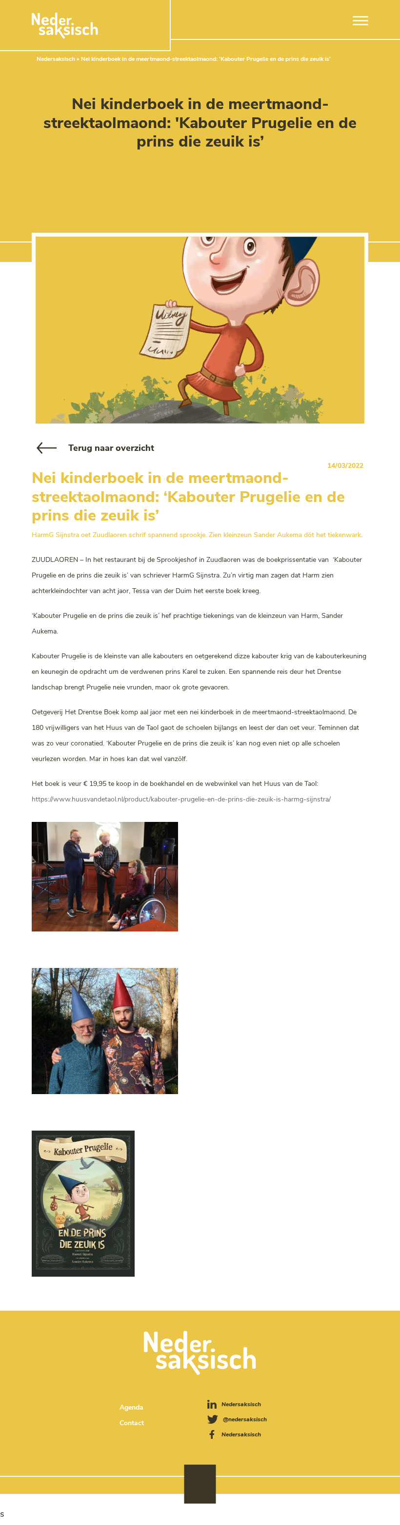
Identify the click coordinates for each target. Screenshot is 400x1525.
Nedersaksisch (56, 59)
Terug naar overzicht (111, 448)
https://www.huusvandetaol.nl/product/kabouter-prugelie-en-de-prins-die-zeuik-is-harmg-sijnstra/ (181, 799)
